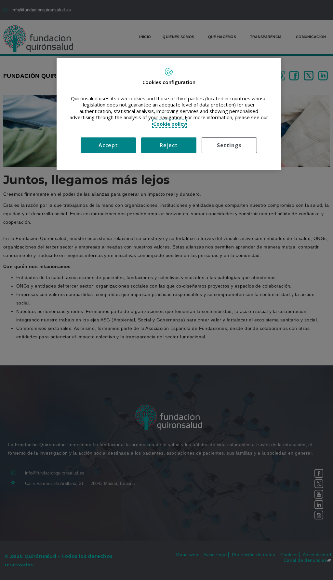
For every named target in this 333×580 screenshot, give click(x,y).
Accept (108, 145)
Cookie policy (169, 123)
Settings (229, 145)
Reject (169, 145)
